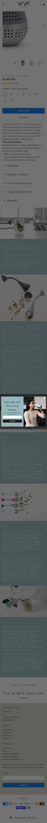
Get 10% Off (12, 421)
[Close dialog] (44, 398)
